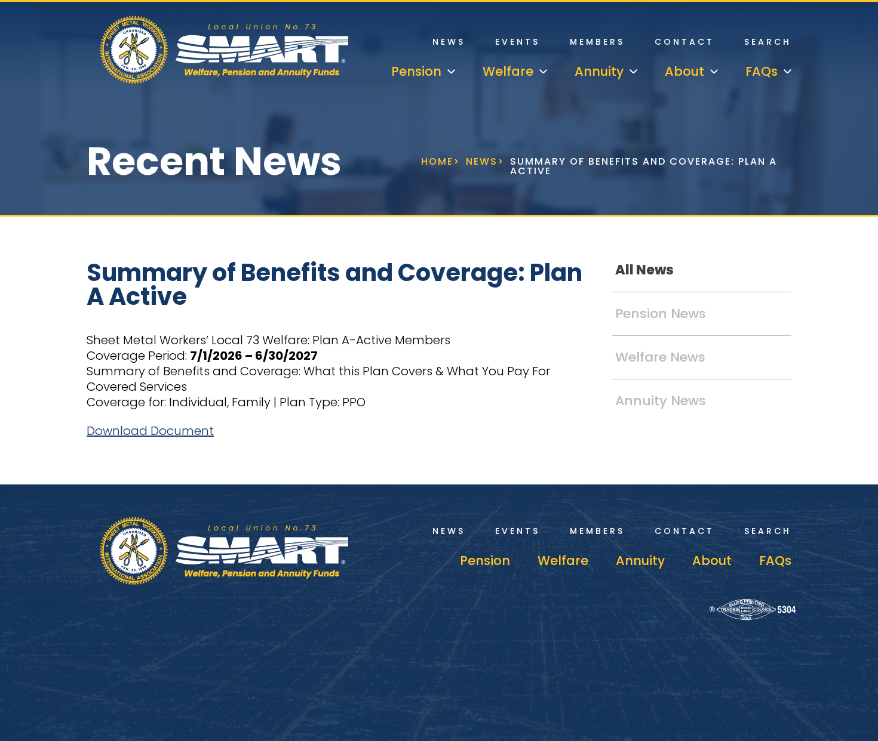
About (712, 560)
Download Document (150, 430)
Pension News (660, 313)
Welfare (563, 560)
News (448, 42)
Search (767, 42)
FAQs (775, 560)
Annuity (640, 560)
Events (517, 42)
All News (644, 270)
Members (597, 42)
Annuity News (660, 400)
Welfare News (660, 357)
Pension (485, 560)
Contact (684, 42)
